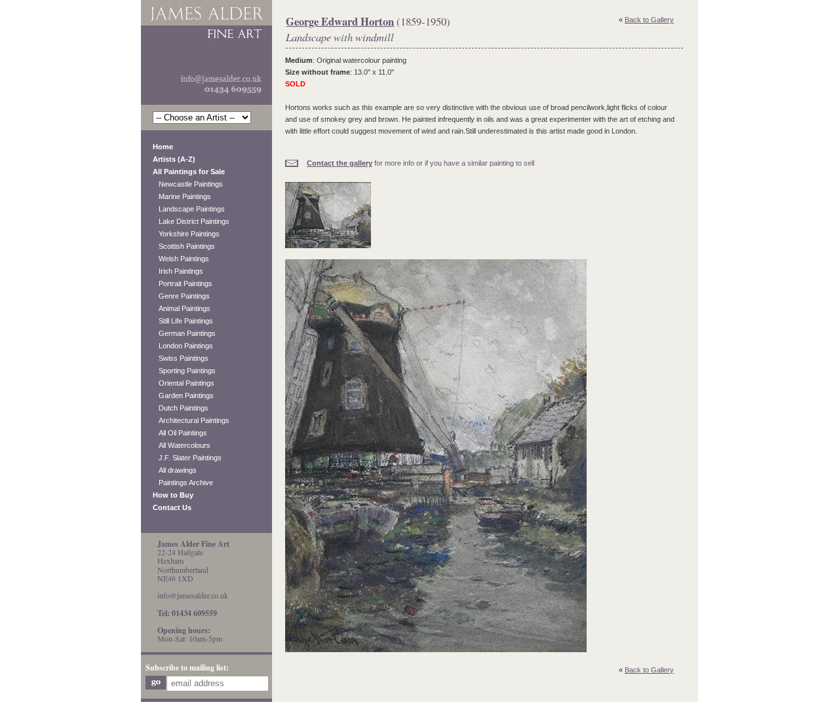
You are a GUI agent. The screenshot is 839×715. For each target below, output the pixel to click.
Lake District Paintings (191, 221)
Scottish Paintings (184, 246)
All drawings (175, 470)
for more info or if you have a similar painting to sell (420, 163)
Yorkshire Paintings (186, 234)
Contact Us (172, 507)
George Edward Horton (340, 21)
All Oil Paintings (180, 433)
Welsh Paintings (181, 259)
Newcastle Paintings (188, 184)
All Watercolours (181, 445)
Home (163, 147)
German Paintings (184, 333)
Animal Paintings (181, 308)
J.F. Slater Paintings (187, 458)
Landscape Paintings (189, 209)
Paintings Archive (183, 482)
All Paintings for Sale (189, 171)
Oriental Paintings (183, 383)
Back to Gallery (649, 20)
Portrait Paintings (182, 283)
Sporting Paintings (184, 371)
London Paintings (183, 346)
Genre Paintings (181, 296)
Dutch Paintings (180, 408)
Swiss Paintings (180, 358)
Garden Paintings (183, 395)
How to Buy (173, 495)
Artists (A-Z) (174, 159)
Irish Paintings (178, 271)
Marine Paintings (182, 196)
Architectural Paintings (191, 420)
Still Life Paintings (183, 321)
